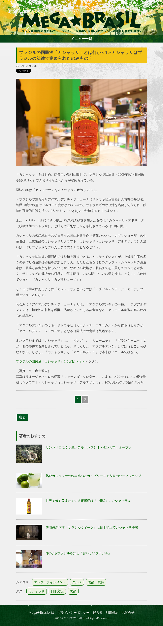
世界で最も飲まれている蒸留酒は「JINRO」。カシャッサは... (89, 500)
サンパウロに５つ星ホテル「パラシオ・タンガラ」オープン (89, 447)
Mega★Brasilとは (41, 612)
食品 (73, 591)
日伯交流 (57, 591)
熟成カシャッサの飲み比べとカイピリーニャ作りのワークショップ (93, 476)
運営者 (97, 612)
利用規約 (112, 612)
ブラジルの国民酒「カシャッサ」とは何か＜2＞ (50, 361)
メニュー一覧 (81, 38)
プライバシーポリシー (73, 612)
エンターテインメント (50, 582)
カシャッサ (37, 591)
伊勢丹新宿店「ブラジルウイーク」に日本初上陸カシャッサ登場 (92, 527)
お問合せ (128, 612)
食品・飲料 (96, 582)
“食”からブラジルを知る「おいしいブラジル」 (78, 553)
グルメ (77, 582)
